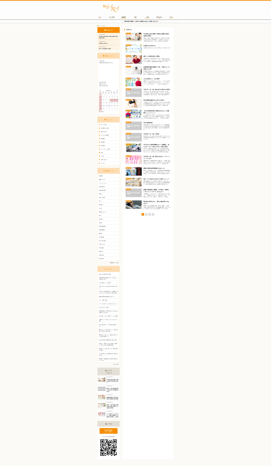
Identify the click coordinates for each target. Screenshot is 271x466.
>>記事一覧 (108, 373)
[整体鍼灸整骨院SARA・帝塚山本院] (110, 8)
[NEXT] (116, 90)
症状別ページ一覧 (114, 262)
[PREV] (100, 90)
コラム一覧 (115, 364)
